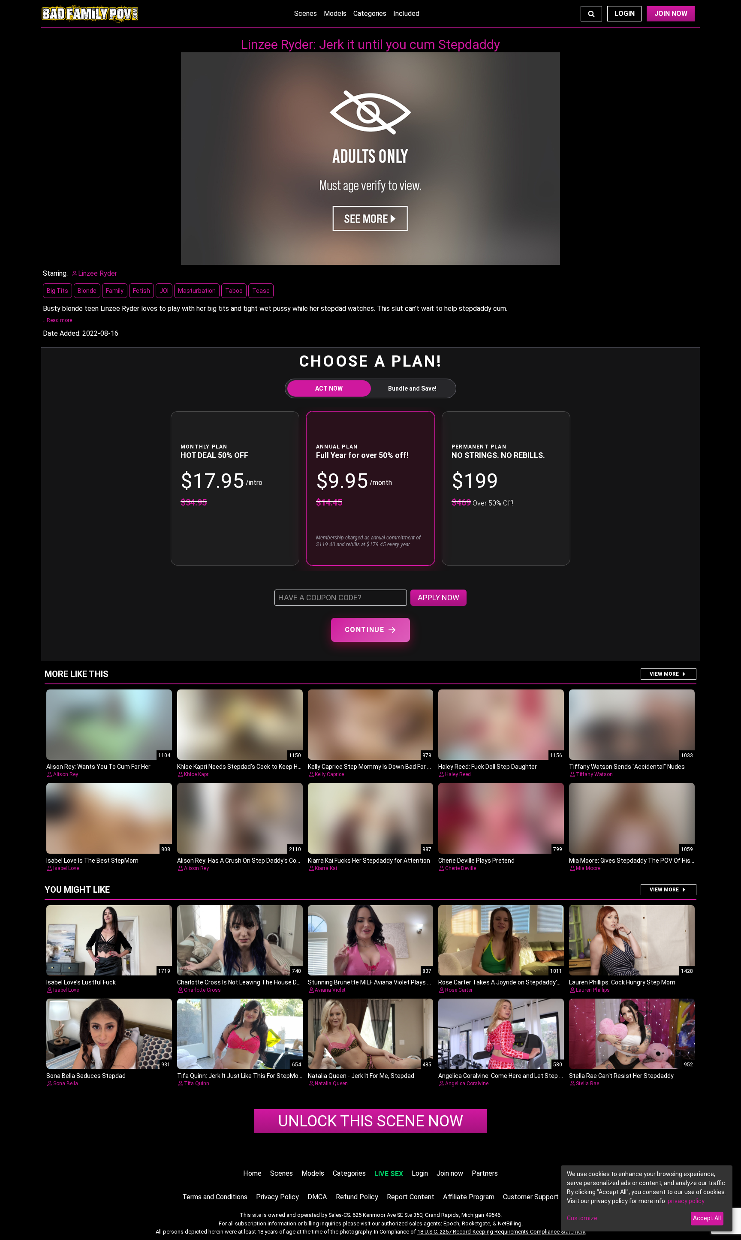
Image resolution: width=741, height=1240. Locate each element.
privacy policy (686, 1201)
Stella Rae (587, 1083)
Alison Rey (65, 774)
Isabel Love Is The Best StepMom (92, 860)
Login (624, 13)
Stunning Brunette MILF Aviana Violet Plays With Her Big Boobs (393, 982)
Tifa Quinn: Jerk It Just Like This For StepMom (240, 1075)
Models (335, 13)
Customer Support (531, 1197)
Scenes (305, 13)
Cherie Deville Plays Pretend (476, 860)
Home (252, 1173)
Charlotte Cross (202, 990)
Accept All (707, 1218)
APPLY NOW (438, 597)
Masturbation (197, 290)
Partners (485, 1173)
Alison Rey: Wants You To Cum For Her (98, 766)
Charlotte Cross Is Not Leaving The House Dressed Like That (260, 982)
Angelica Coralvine (466, 1083)
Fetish (141, 290)
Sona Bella (65, 1083)
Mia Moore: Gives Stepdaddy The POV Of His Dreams (641, 860)
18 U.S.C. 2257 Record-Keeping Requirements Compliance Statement (501, 1231)
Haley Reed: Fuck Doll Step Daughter (487, 766)
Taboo (234, 290)
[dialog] (646, 1198)
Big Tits (57, 290)
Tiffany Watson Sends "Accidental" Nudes (627, 766)
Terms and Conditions (214, 1197)
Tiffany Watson (594, 774)
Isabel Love (66, 868)
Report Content (410, 1197)
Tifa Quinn (196, 1083)
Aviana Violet (330, 990)
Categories (369, 13)
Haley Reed (458, 774)
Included (406, 13)
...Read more (57, 320)
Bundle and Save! (412, 388)
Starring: (55, 273)
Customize (582, 1218)
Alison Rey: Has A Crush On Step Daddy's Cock (240, 860)
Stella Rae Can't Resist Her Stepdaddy (621, 1075)
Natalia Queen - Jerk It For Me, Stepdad (361, 1075)
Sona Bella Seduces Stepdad (86, 1075)
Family (115, 290)
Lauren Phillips (593, 990)
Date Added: (62, 333)
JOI (164, 290)
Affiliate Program (468, 1197)
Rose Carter (459, 990)
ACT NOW (329, 388)
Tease (261, 290)
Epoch (451, 1223)
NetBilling (509, 1223)
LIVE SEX (388, 1174)
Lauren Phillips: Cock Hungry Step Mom (622, 982)
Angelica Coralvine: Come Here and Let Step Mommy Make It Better (530, 1075)
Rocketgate (476, 1223)
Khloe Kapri (197, 774)
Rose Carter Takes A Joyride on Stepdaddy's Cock (506, 982)
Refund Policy (357, 1197)
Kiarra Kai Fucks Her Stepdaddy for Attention (369, 860)
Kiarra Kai (326, 868)
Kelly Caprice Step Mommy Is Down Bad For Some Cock (383, 766)
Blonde (87, 290)
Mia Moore (588, 868)
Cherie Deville (460, 868)
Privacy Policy (277, 1197)
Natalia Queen (331, 1083)
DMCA (317, 1197)
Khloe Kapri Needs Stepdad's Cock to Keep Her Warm (249, 766)
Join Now (670, 13)
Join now (450, 1173)
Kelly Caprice (329, 774)
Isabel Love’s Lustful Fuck (81, 982)
